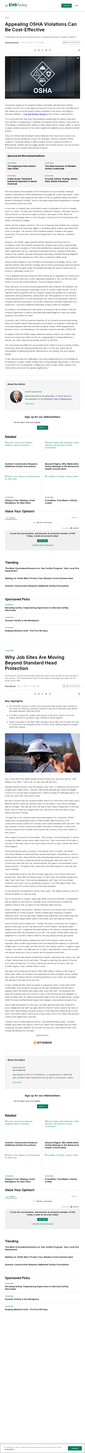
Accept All (75, 1448)
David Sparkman (12, 42)
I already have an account (42, 545)
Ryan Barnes (10, 686)
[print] (79, 50)
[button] (6, 5)
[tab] (11, 517)
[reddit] (46, 50)
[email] (50, 50)
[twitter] (42, 50)
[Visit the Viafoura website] (74, 528)
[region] (42, 523)
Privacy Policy (9, 1449)
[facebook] (35, 50)
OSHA (7, 17)
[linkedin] (39, 50)
